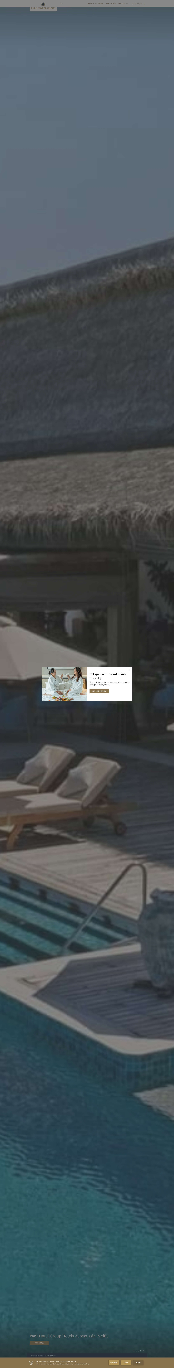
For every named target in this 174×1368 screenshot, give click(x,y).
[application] (87, 1362)
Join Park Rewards (99, 691)
